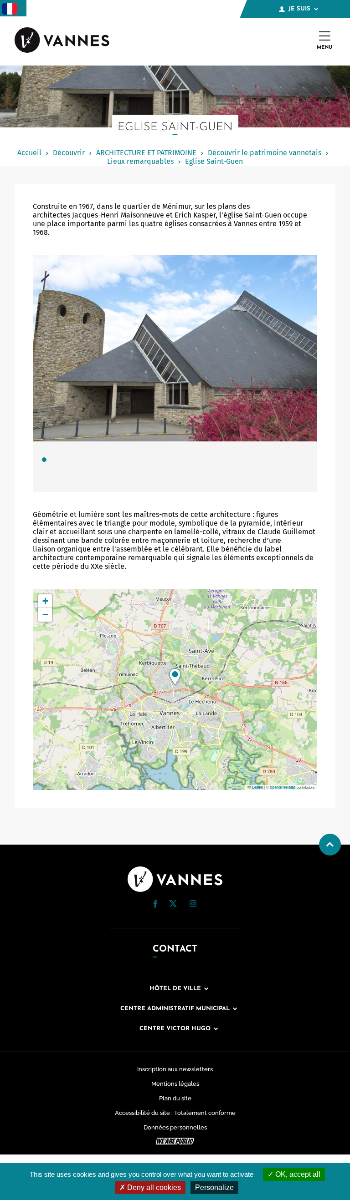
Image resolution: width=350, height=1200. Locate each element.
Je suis (299, 9)
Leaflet (257, 787)
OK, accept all (296, 1174)
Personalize (214, 1187)
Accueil (29, 152)
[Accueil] (62, 41)
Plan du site (175, 1098)
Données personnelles (175, 1127)
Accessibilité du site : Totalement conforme (175, 1112)
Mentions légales (175, 1083)
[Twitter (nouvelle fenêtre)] (173, 904)
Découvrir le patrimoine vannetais (264, 152)
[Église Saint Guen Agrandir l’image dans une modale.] (175, 348)
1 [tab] (44, 459)
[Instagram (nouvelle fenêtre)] (192, 905)
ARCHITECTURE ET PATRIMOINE (146, 152)
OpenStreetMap (283, 787)
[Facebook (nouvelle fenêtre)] (155, 905)
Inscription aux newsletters (175, 1069)
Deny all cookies (153, 1187)
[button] (175, 676)
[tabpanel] (175, 373)
